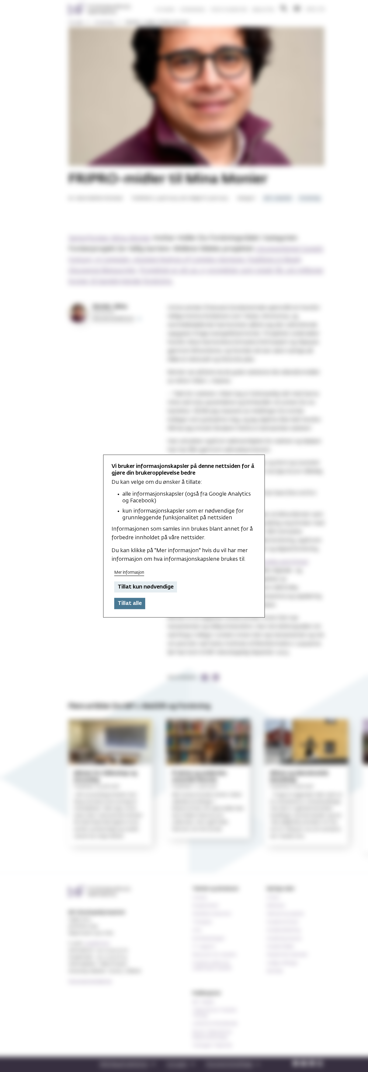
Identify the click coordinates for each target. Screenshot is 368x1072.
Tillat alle (130, 603)
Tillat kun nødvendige (145, 587)
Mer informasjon (129, 572)
